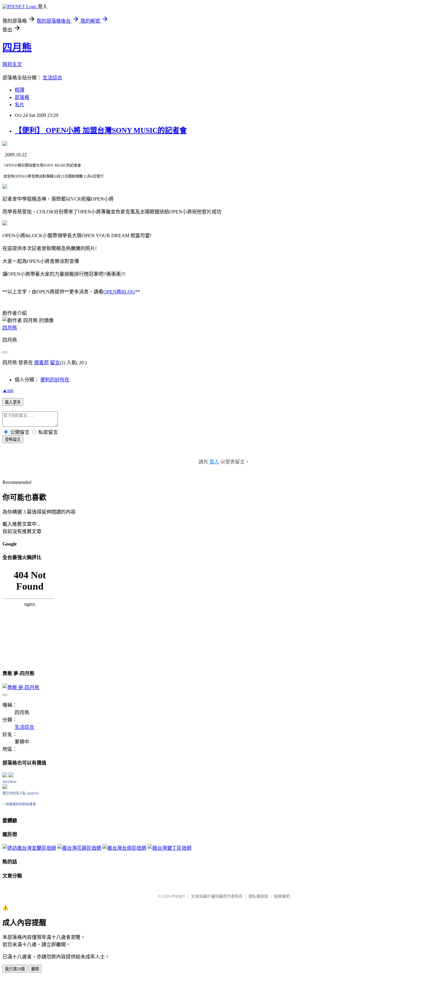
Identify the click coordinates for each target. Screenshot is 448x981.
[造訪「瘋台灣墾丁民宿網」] (169, 848)
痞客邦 (41, 362)
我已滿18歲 (15, 969)
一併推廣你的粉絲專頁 (19, 804)
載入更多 (13, 402)
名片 (19, 104)
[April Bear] (4, 787)
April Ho (33, 793)
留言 (55, 362)
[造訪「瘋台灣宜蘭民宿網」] (29, 848)
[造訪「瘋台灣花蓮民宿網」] (79, 848)
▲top (7, 390)
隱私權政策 (258, 896)
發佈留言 (13, 439)
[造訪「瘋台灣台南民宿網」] (124, 848)
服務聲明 (282, 896)
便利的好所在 (54, 379)
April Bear (9, 781)
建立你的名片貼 (14, 793)
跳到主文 (12, 64)
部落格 (22, 97)
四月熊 (17, 47)
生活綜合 (52, 77)
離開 (35, 969)
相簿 (19, 90)
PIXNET (178, 896)
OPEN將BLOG (119, 291)
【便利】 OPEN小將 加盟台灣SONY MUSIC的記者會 (101, 130)
